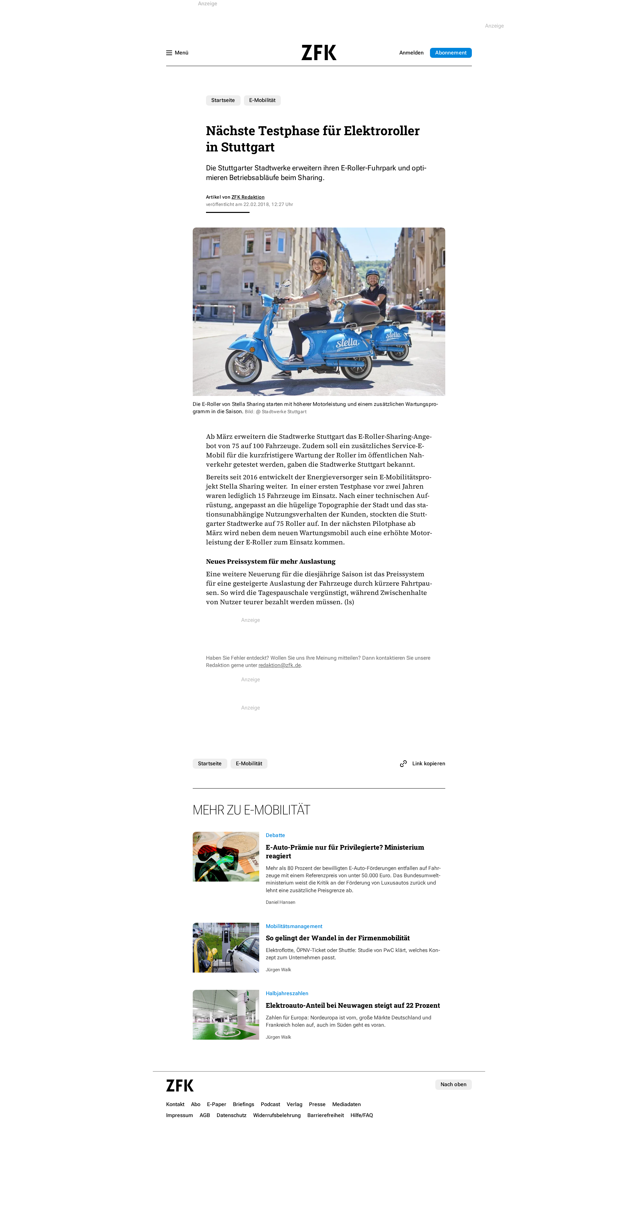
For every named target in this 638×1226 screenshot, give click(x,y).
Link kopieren (428, 763)
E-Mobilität (262, 100)
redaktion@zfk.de (280, 665)
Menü (181, 52)
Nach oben (454, 1084)
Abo (451, 52)
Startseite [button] (319, 52)
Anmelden (411, 52)
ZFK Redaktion (248, 197)
